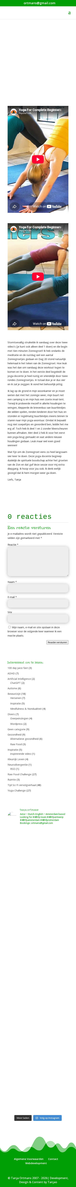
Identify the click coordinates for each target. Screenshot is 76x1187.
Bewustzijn (14, 693)
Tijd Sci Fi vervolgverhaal (22, 785)
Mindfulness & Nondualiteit (26, 708)
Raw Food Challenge (19, 774)
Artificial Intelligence (19, 678)
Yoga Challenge (52, 60)
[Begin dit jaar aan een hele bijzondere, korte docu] (38, 1060)
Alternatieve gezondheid (24, 738)
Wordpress (16, 723)
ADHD (11, 673)
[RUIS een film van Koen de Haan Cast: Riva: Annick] (38, 881)
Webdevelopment (36, 1163)
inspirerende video (20, 753)
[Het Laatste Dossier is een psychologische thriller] (38, 917)
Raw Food (16, 744)
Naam (12, 582)
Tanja (19, 60)
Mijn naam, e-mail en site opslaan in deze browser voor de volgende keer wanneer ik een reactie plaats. (35, 631)
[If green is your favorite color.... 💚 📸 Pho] (38, 1024)
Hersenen (15, 698)
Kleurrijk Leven (16, 759)
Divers (11, 714)
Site (10, 612)
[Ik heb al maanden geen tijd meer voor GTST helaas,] (38, 953)
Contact (53, 1159)
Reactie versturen (57, 642)
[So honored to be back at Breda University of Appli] (38, 988)
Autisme (12, 688)
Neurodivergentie (18, 764)
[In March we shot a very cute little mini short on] (38, 1095)
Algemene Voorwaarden (28, 1159)
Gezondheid (14, 734)
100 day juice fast (18, 668)
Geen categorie (16, 729)
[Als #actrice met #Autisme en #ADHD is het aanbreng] (38, 846)
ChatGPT (15, 683)
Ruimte (12, 779)
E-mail (12, 597)
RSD (12, 769)
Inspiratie (15, 703)
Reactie (13, 544)
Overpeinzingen (19, 718)
